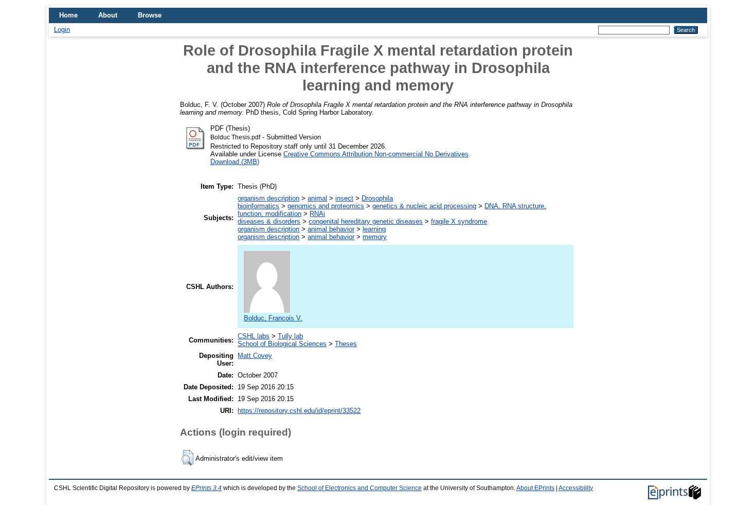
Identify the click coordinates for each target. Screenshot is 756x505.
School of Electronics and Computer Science (359, 488)
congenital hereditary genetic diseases (366, 221)
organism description (268, 198)
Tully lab (290, 336)
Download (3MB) (234, 162)
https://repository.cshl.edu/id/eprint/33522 (299, 410)
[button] (187, 457)
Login (62, 29)
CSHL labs (253, 336)
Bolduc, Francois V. (273, 318)
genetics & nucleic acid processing (424, 206)
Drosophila (377, 198)
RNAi (317, 214)
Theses (346, 344)
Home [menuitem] (68, 15)
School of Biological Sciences (282, 344)
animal (317, 198)
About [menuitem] (107, 15)
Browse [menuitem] (149, 15)
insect (344, 198)
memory (375, 237)
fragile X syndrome (459, 221)
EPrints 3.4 (206, 488)
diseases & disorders (269, 221)
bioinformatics (258, 206)
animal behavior (331, 229)
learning (374, 229)
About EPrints (535, 488)
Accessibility (576, 488)
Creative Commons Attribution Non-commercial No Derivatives (376, 154)
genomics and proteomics (325, 206)
